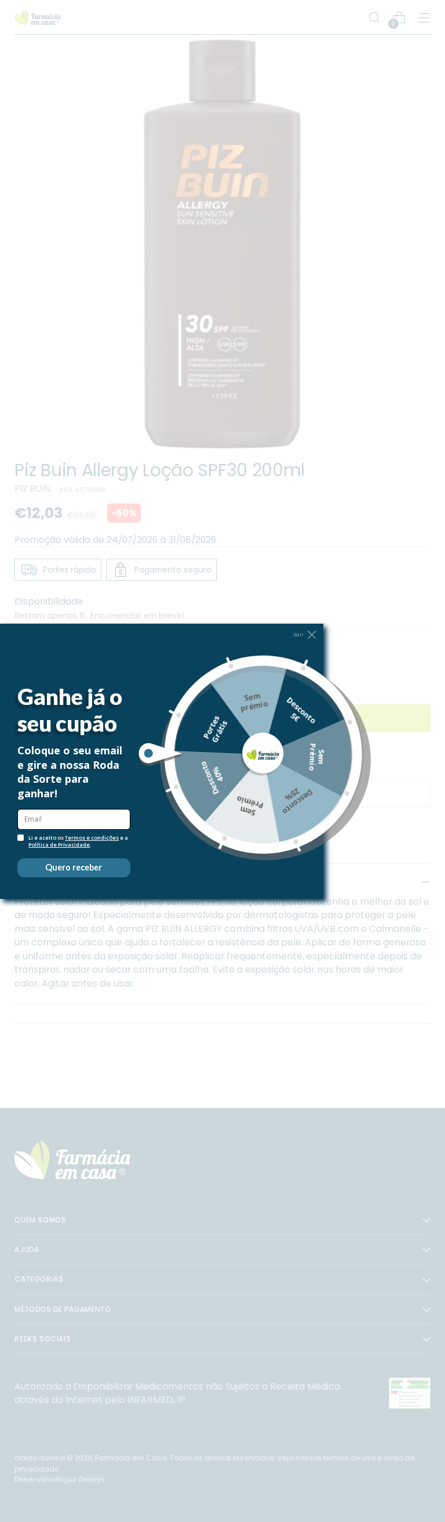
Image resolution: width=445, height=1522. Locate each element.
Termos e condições (92, 837)
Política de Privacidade (59, 844)
